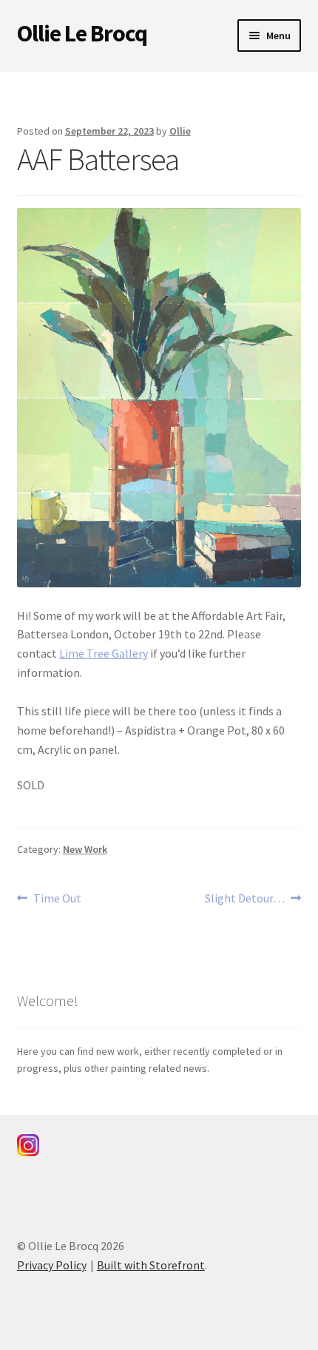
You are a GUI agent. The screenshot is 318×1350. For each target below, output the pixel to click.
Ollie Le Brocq (82, 33)
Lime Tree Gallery (103, 653)
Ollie (180, 131)
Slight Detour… (245, 899)
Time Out (57, 899)
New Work (85, 849)
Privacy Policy (52, 1265)
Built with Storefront (151, 1265)
